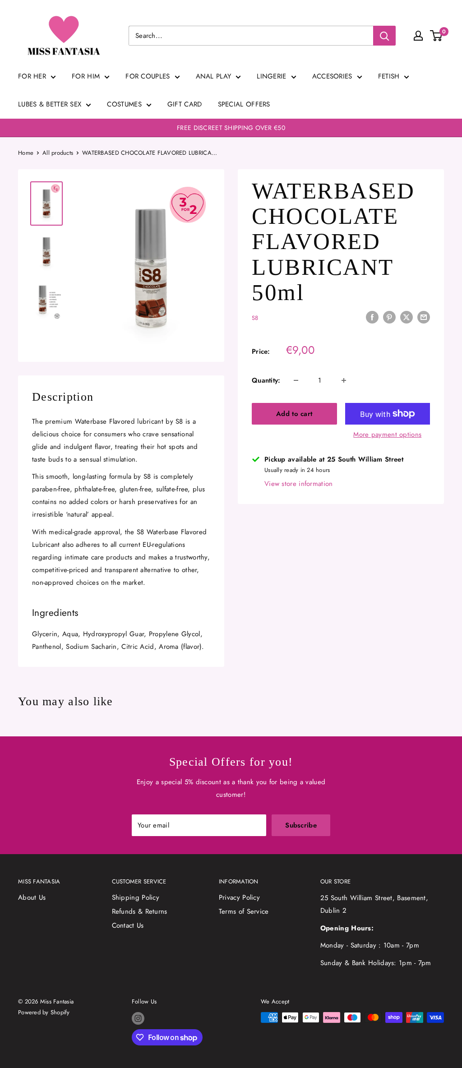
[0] (436, 35)
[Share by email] (423, 317)
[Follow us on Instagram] (138, 1018)
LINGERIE (271, 76)
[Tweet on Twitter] (406, 317)
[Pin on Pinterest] (389, 317)
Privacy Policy (239, 897)
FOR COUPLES (147, 76)
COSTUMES (124, 104)
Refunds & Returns (139, 911)
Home (25, 152)
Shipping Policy (136, 897)
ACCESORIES (332, 76)
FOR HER (32, 76)
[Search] (384, 36)
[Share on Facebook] (372, 317)
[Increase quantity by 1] (343, 380)
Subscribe (301, 825)
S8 (255, 318)
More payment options (387, 434)
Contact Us (128, 925)
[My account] (418, 36)
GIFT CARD (184, 104)
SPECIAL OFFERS (244, 104)
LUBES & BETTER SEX (49, 104)
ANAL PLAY (213, 76)
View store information (298, 484)
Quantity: (266, 380)
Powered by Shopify (44, 1012)
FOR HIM (86, 76)
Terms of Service (244, 911)
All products (57, 152)
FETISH (389, 76)
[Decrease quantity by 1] (295, 380)
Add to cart (294, 414)
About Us (32, 897)
